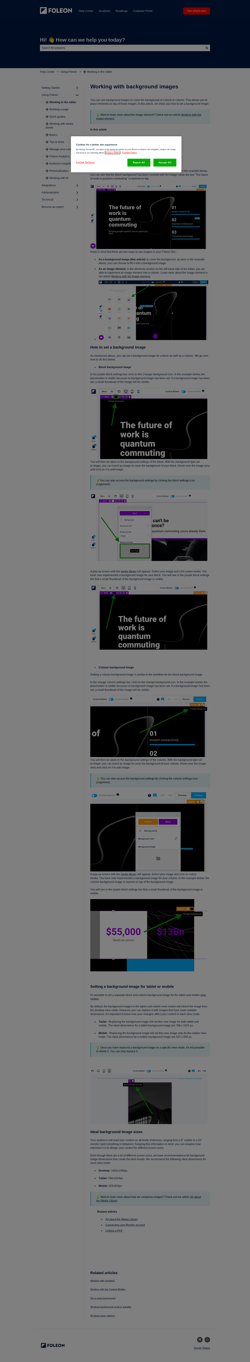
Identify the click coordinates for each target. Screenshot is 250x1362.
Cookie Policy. (129, 152)
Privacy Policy (112, 152)
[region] (126, 154)
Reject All (139, 162)
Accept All (165, 162)
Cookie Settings (85, 162)
